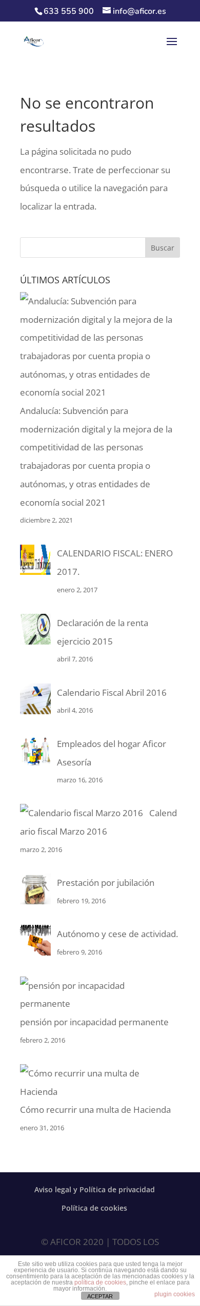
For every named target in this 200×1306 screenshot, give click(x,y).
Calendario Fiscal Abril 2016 (112, 692)
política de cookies (100, 1282)
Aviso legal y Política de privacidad (94, 1189)
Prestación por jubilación (105, 882)
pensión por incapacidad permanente (94, 1022)
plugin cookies (174, 1294)
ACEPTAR (100, 1296)
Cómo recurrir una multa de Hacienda (95, 1109)
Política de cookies (94, 1208)
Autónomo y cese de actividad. (117, 934)
